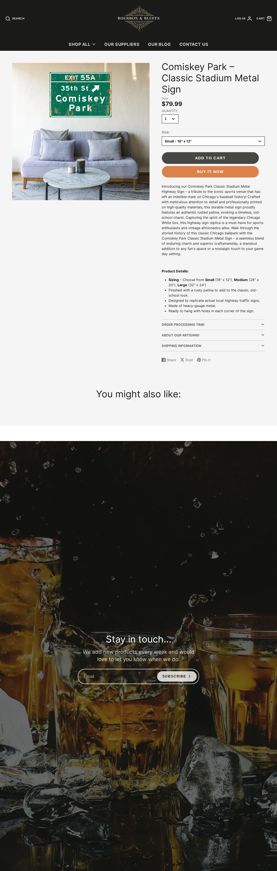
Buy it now (210, 171)
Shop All (80, 44)
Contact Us (194, 44)
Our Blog (159, 44)
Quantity (170, 111)
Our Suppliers (122, 44)
